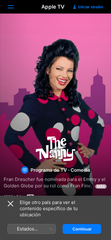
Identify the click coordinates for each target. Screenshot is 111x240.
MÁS (101, 186)
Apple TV (52, 7)
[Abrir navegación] (14, 7)
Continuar (82, 228)
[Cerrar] (10, 203)
